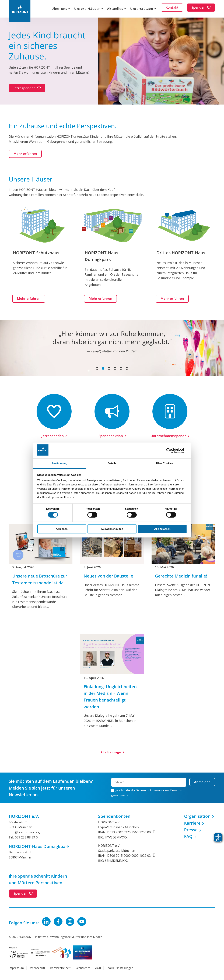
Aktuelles (115, 8)
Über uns (59, 8)
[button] (97, 368)
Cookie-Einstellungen (119, 968)
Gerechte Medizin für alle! (181, 576)
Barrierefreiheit (60, 968)
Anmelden (202, 782)
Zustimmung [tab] (59, 463)
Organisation (197, 816)
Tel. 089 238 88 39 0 (23, 837)
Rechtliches (82, 968)
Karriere (192, 823)
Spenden (20, 893)
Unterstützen (141, 8)
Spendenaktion (111, 436)
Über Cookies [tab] (164, 463)
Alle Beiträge (110, 752)
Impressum (16, 968)
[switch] (92, 515)
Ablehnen (62, 528)
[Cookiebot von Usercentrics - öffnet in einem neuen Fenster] (171, 450)
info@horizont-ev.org (24, 832)
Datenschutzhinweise (150, 790)
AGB (98, 968)
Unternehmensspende (168, 436)
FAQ (188, 836)
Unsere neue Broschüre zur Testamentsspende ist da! (39, 579)
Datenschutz (37, 968)
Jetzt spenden (53, 436)
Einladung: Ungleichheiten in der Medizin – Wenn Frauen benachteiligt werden (110, 697)
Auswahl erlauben (112, 528)
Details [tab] (112, 463)
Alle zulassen (162, 528)
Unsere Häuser (87, 8)
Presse (191, 830)
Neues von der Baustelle (108, 576)
